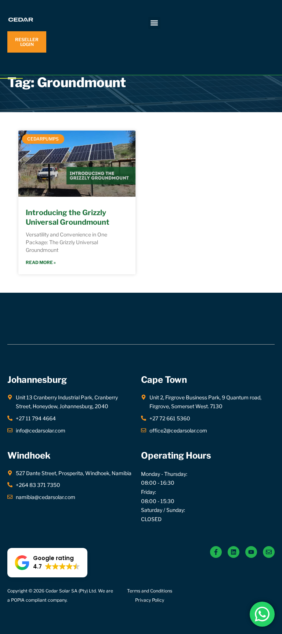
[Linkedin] (233, 552)
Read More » (41, 262)
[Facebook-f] (216, 552)
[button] (154, 23)
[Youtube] (251, 552)
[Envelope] (269, 552)
